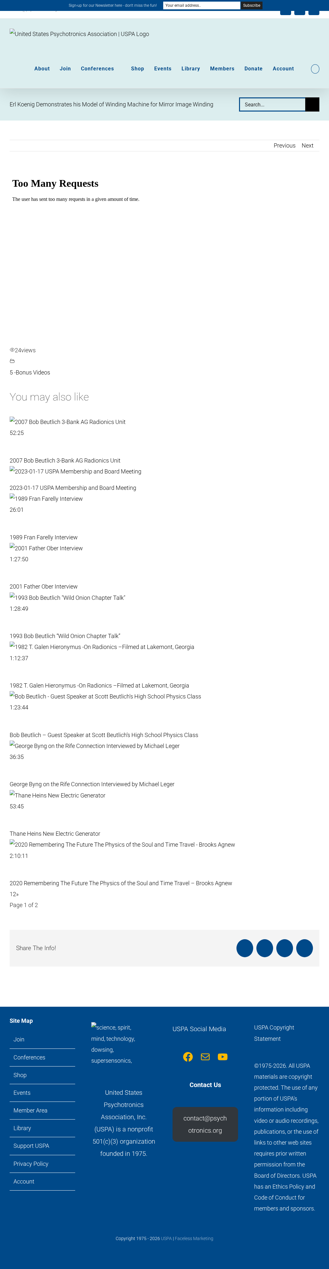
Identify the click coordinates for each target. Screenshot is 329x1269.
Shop (20, 1075)
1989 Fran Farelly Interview (44, 537)
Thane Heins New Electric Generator (55, 833)
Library (22, 1128)
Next (308, 145)
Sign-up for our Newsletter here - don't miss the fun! (113, 5)
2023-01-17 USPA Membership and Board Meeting (73, 487)
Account (23, 1181)
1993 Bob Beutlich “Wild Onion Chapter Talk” (65, 636)
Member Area (30, 1110)
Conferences (29, 1057)
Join (18, 1039)
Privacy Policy (31, 1163)
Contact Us (205, 1085)
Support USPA (31, 1145)
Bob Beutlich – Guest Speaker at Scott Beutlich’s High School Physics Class (104, 735)
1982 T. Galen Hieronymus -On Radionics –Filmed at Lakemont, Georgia (99, 685)
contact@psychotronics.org (205, 1124)
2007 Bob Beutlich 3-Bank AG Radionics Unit (65, 460)
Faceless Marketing (194, 1238)
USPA (166, 1238)
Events (22, 1092)
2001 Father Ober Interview (44, 586)
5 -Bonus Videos (30, 372)
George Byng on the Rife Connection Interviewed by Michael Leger (92, 784)
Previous (285, 145)
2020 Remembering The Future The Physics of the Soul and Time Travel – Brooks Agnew (121, 883)
